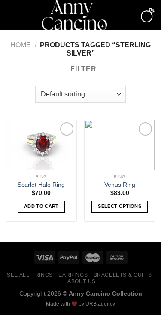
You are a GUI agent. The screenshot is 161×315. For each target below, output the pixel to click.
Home (20, 45)
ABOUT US (81, 281)
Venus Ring (119, 185)
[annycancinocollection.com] (74, 15)
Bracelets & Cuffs (123, 275)
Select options (119, 206)
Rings (44, 275)
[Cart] (148, 14)
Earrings (73, 275)
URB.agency (100, 303)
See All (18, 275)
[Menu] (11, 14)
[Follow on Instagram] (129, 21)
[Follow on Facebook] (129, 9)
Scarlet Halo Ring (41, 185)
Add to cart (41, 206)
